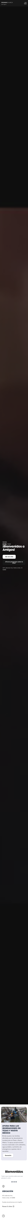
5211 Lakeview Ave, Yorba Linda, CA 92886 (12, 568)
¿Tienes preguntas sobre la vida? (14, 562)
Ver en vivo (9, 557)
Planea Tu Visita (7, 1206)
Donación (8, 1155)
